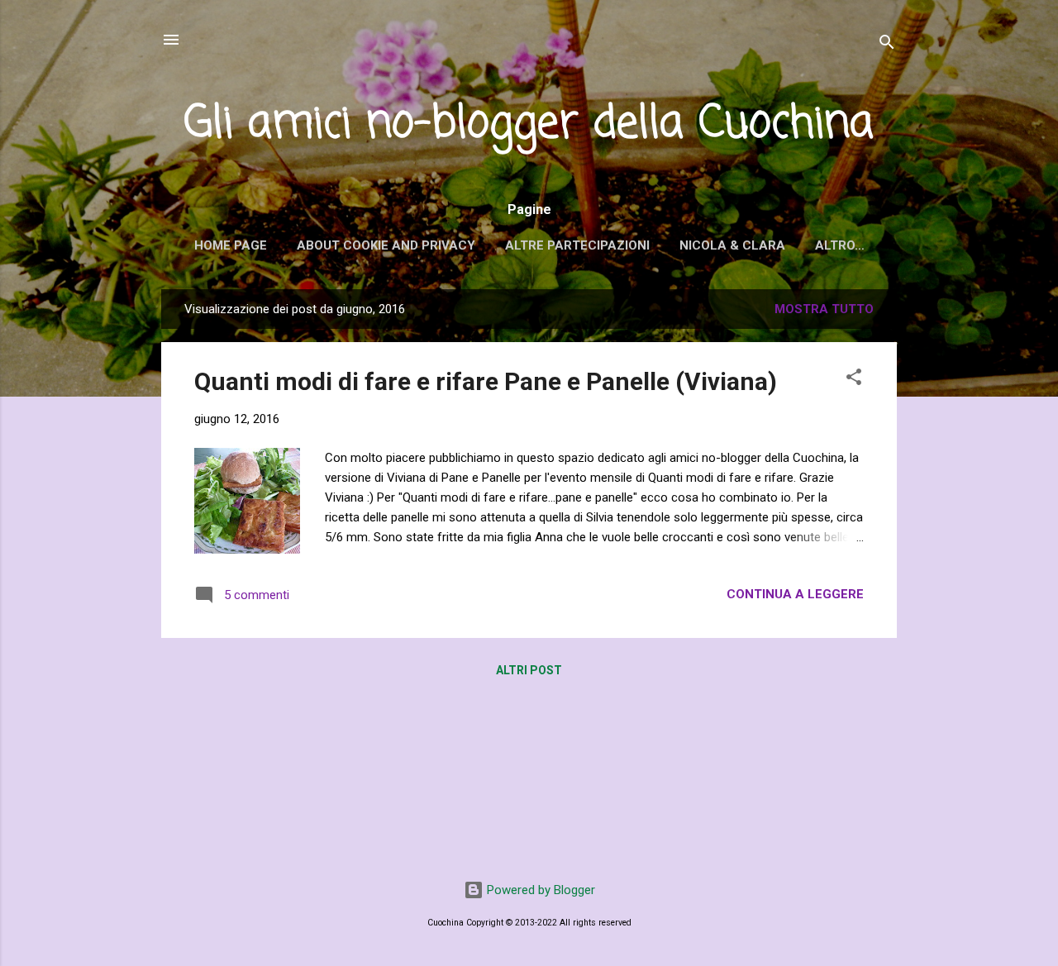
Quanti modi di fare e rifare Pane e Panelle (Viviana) (485, 381)
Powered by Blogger (539, 890)
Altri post (529, 670)
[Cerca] (887, 45)
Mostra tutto (824, 309)
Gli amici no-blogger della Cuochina (529, 124)
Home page (230, 245)
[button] (854, 380)
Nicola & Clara (732, 245)
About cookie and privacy (386, 245)
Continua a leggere (795, 594)
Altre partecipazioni (577, 245)
